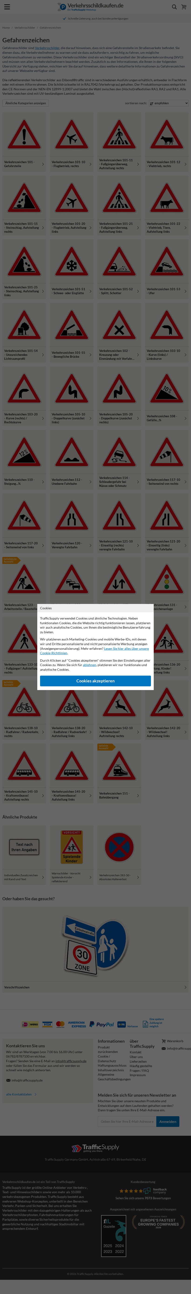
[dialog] (95, 647)
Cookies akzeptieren (95, 680)
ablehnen (89, 665)
